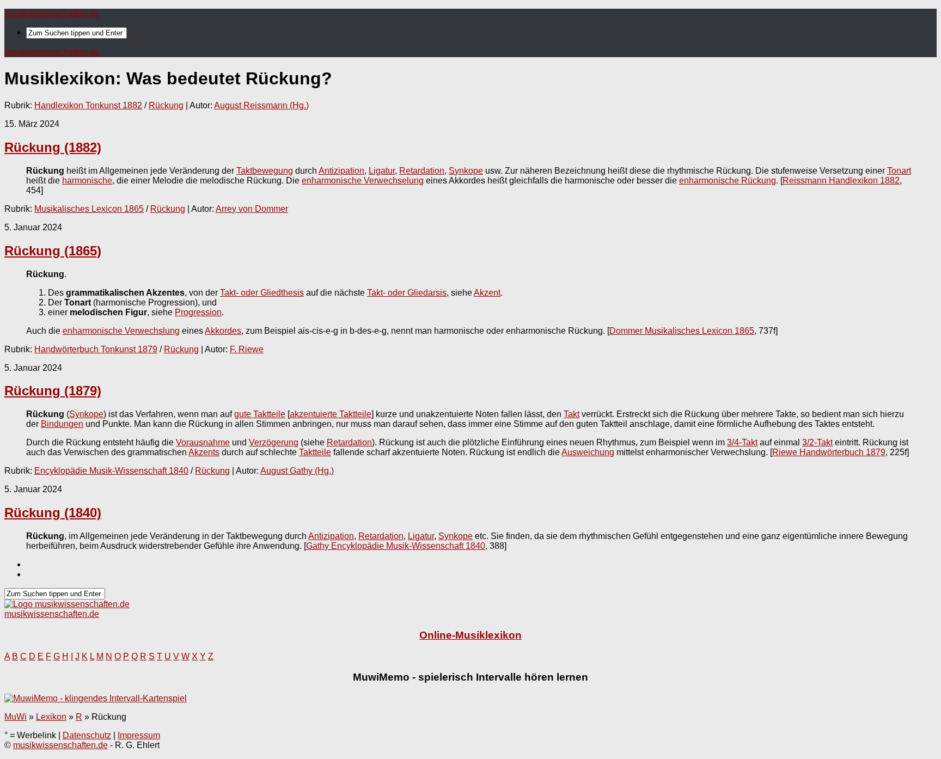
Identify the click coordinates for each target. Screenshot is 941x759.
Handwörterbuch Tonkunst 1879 (95, 349)
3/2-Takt (817, 442)
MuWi (15, 716)
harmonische (87, 180)
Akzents (203, 452)
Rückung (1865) (52, 250)
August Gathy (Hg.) (297, 470)
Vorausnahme (203, 442)
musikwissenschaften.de (51, 13)
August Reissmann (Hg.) (261, 105)
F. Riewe (247, 349)
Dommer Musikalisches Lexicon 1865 (681, 330)
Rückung (166, 105)
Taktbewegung (264, 170)
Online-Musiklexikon (470, 635)
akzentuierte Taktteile (330, 414)
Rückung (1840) (52, 512)
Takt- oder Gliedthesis (262, 292)
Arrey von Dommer (252, 208)
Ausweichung (587, 452)
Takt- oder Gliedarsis (407, 292)
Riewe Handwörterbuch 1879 (828, 452)
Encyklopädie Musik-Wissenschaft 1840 (111, 470)
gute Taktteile (259, 414)
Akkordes (223, 330)
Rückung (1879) (52, 390)
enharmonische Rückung (727, 180)
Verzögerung (273, 442)
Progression (198, 312)
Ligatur (382, 170)
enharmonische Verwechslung (121, 330)
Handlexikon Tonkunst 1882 (88, 105)
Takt (571, 414)
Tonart (899, 170)
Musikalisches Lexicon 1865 (89, 208)
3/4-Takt (742, 442)
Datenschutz (87, 735)
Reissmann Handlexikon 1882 (841, 180)
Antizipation (341, 170)
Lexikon (51, 716)
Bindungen (62, 424)
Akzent (487, 292)
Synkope (466, 170)
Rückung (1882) (52, 147)
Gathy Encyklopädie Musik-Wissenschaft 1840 (395, 545)
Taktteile (315, 452)
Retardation (421, 170)
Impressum (139, 735)
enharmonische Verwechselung (363, 180)
